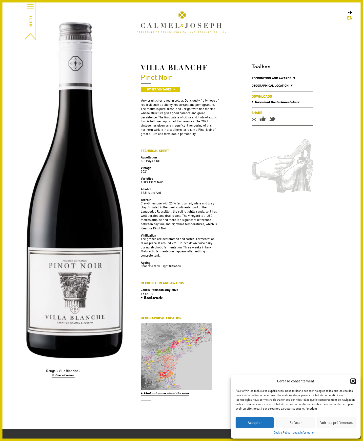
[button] (353, 381)
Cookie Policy (282, 432)
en (350, 18)
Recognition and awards (271, 78)
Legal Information (304, 432)
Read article (153, 298)
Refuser (295, 422)
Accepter (255, 422)
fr (350, 12)
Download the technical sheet (277, 102)
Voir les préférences (336, 422)
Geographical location (270, 86)
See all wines (65, 375)
